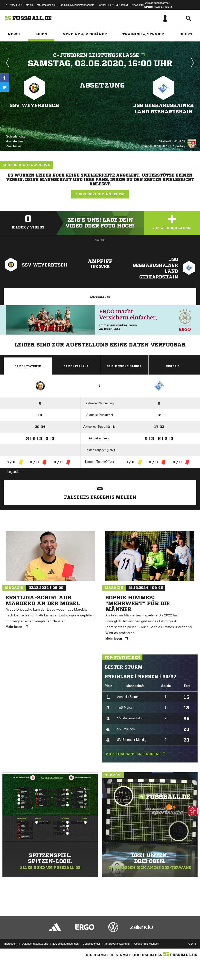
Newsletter (138, 4)
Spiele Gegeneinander (124, 366)
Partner (102, 4)
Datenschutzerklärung (35, 943)
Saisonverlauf (76, 366)
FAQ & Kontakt (119, 4)
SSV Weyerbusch (34, 105)
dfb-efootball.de (46, 4)
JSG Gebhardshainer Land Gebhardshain (163, 108)
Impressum (10, 943)
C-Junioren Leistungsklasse (96, 55)
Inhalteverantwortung (117, 943)
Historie (172, 366)
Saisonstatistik (28, 366)
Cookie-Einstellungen (146, 943)
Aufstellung (100, 297)
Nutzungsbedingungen (65, 943)
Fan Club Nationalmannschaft (76, 4)
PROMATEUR (13, 4)
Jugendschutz (91, 943)
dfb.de (29, 4)
